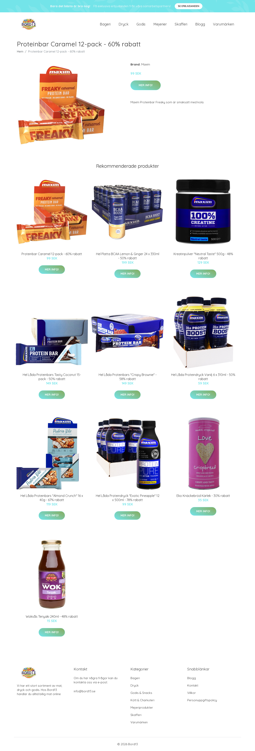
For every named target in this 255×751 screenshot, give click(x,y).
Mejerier (160, 24)
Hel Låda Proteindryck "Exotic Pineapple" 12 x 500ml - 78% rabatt (127, 498)
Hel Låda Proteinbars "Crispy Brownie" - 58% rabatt (128, 377)
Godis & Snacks (141, 693)
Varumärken (223, 24)
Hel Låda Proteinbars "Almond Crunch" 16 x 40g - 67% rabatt (52, 498)
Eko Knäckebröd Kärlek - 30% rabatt (203, 496)
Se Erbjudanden (188, 6)
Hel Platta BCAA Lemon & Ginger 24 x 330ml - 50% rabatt (127, 256)
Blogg (200, 24)
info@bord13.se (84, 691)
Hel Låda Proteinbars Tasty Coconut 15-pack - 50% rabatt (52, 377)
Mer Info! (146, 85)
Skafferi (181, 24)
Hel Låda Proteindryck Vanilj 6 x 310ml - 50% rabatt (203, 377)
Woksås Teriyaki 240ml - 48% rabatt (52, 616)
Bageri (105, 24)
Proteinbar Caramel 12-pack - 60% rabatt (52, 254)
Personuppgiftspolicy (202, 700)
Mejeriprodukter (141, 707)
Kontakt (192, 685)
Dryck (123, 24)
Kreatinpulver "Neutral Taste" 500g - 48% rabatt (203, 256)
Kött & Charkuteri (142, 700)
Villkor (191, 693)
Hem (20, 51)
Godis (140, 24)
